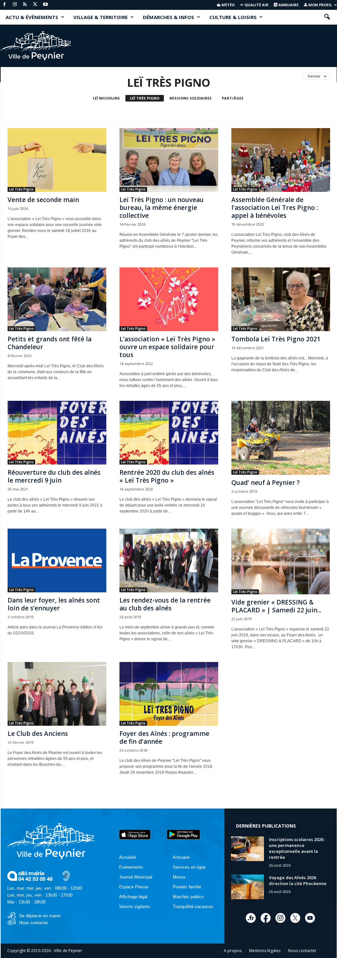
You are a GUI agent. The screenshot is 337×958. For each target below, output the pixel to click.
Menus (179, 877)
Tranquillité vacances (193, 906)
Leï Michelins (106, 98)
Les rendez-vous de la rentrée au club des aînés (165, 604)
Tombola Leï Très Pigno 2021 (276, 339)
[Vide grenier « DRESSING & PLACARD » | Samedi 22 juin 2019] (280, 561)
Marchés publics (188, 896)
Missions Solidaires (190, 98)
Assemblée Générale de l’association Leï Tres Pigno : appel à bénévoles (274, 207)
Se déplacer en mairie (40, 915)
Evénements (131, 867)
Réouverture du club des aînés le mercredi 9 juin (54, 476)
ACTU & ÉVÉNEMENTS (32, 17)
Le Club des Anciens (38, 733)
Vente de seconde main (43, 199)
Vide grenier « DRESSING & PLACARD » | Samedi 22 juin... (276, 606)
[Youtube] (45, 5)
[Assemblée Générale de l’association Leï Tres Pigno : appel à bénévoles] (280, 160)
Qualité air (256, 4)
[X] (35, 5)
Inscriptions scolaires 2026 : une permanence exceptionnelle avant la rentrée (297, 848)
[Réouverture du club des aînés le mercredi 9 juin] (57, 433)
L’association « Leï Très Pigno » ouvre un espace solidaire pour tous (167, 347)
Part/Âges (233, 98)
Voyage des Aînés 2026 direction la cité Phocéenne (297, 880)
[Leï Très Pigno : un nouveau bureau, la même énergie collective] (168, 160)
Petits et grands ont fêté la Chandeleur (49, 343)
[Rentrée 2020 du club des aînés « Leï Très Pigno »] (168, 433)
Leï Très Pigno (144, 98)
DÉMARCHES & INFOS (168, 17)
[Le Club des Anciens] (57, 694)
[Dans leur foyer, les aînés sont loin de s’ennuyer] (57, 560)
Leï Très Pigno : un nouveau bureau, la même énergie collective (161, 207)
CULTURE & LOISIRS (233, 17)
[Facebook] (5, 5)
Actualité (127, 857)
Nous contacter (33, 922)
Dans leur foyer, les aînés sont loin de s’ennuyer (54, 604)
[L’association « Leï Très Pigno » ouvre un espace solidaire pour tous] (168, 299)
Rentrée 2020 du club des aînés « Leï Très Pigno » (166, 476)
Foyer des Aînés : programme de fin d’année (164, 737)
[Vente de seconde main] (57, 160)
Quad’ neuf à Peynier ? (265, 482)
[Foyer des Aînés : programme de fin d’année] (168, 694)
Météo (227, 4)
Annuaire (287, 4)
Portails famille (187, 886)
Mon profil (319, 4)
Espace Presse (133, 886)
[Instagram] (15, 5)
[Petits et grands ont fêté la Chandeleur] (57, 299)
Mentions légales (264, 950)
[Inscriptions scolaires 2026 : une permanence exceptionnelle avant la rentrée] (247, 848)
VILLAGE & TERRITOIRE (100, 17)
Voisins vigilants (134, 906)
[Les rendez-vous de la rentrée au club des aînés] (168, 560)
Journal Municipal (135, 877)
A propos (233, 950)
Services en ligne (189, 867)
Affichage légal (133, 896)
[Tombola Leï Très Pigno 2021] (280, 299)
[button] (327, 17)
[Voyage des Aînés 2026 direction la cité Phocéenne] (247, 887)
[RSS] (25, 5)
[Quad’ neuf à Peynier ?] (280, 438)
